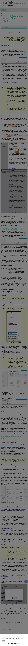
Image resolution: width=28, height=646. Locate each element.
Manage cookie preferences (14, 643)
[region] (14, 640)
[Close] (25, 636)
